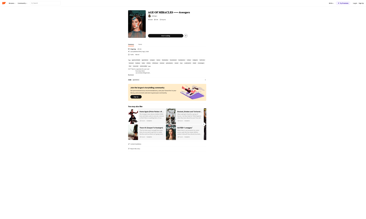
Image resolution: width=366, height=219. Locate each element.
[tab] (131, 45)
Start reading (165, 36)
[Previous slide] (130, 124)
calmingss (154, 16)
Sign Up (361, 3)
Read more (131, 75)
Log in (355, 3)
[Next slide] (203, 124)
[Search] (32, 3)
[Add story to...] (185, 35)
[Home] (4, 3)
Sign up (136, 97)
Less (149, 66)
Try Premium (344, 3)
